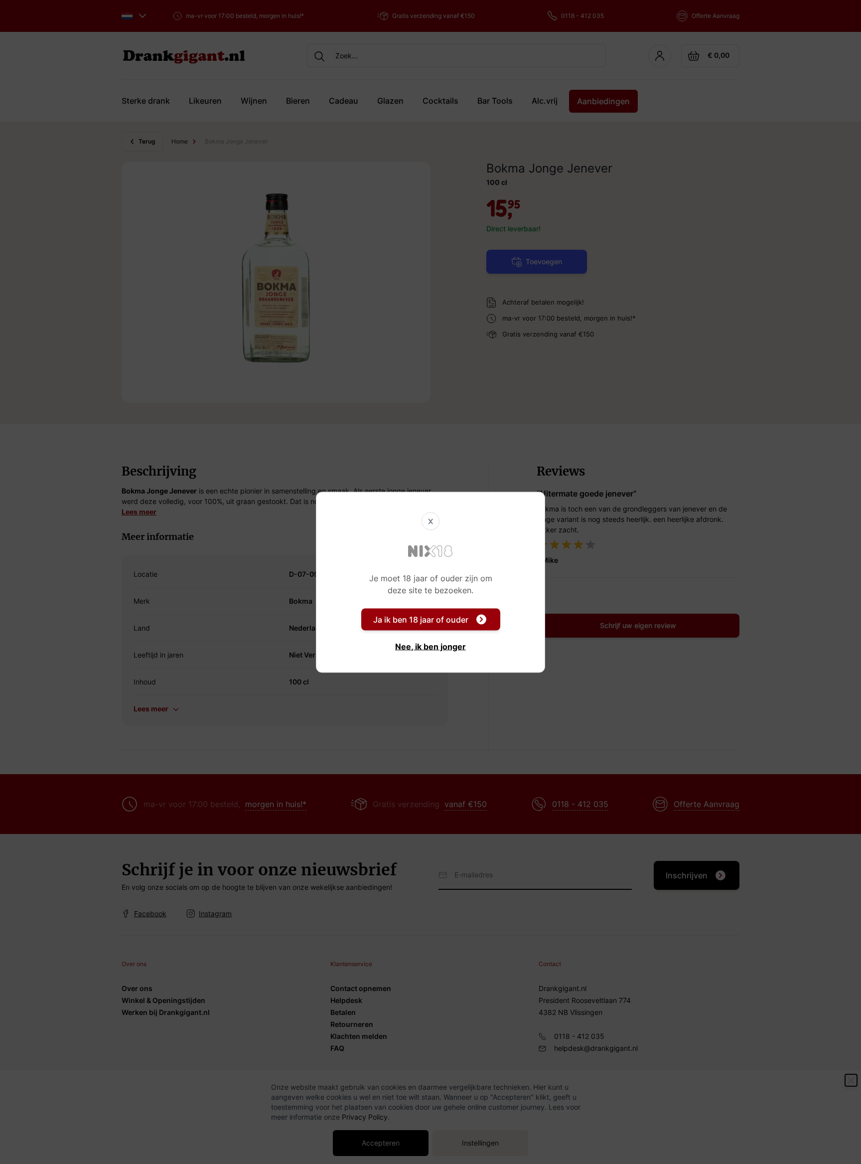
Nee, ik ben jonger (430, 646)
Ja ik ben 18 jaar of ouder (420, 619)
